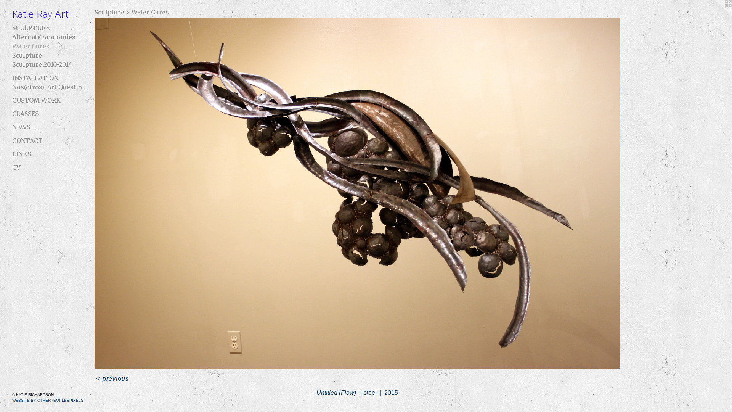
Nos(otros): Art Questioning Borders (50, 87)
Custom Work (36, 100)
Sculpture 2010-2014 (42, 64)
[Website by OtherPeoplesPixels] (717, 15)
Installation (35, 78)
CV (16, 167)
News (21, 127)
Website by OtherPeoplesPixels (47, 400)
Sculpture (31, 28)
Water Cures (31, 46)
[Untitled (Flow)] (357, 193)
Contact (27, 141)
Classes (25, 113)
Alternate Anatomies (43, 37)
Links (21, 154)
